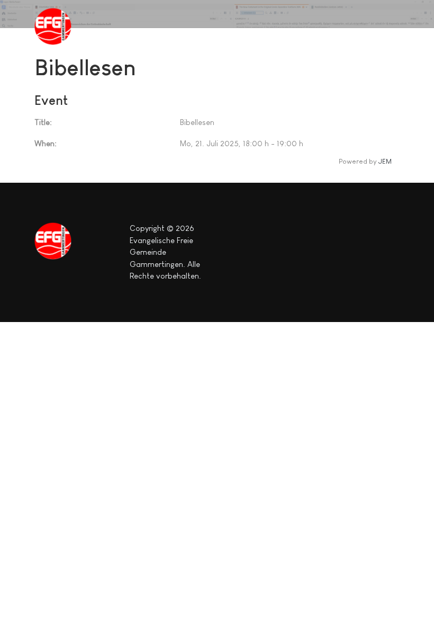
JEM (385, 161)
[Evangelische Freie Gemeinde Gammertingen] (60, 26)
